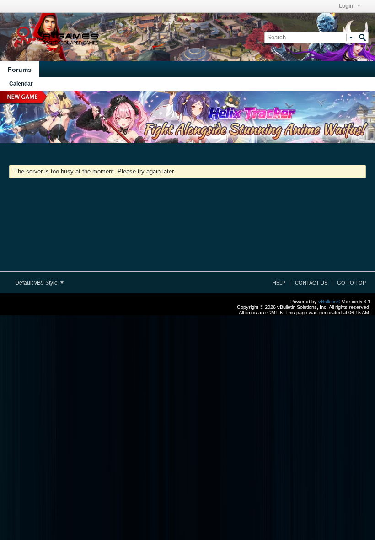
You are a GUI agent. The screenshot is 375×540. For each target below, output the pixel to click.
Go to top (351, 283)
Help (279, 283)
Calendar (21, 84)
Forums (20, 69)
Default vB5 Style (37, 283)
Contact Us (311, 283)
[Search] (362, 37)
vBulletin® (329, 301)
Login (346, 6)
